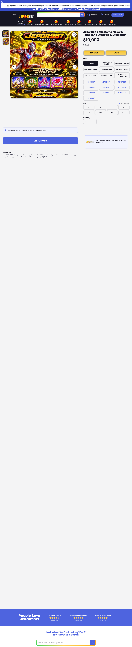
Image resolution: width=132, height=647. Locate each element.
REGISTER (94, 53)
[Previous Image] (14, 67)
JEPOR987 (91, 82)
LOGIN (116, 53)
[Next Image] (74, 67)
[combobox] (58, 15)
